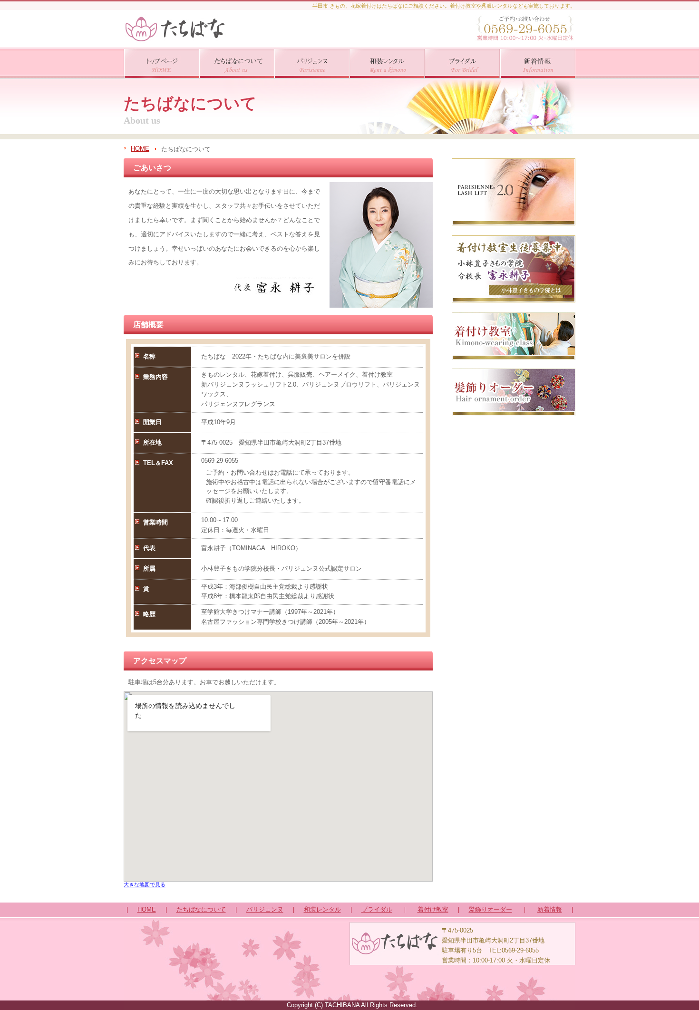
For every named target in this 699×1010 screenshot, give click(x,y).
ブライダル (376, 909)
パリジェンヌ (264, 909)
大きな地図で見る (144, 884)
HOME (140, 148)
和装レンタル (322, 909)
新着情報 (549, 909)
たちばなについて (201, 909)
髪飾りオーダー (490, 909)
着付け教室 (432, 909)
